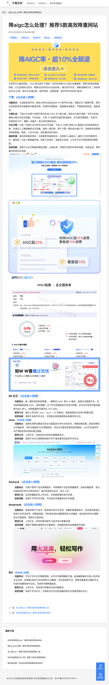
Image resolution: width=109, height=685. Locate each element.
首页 (4, 12)
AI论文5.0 (42, 3)
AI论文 (100, 668)
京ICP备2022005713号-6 (65, 678)
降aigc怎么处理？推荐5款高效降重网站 (24, 646)
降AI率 (100, 678)
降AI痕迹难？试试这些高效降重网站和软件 (25, 663)
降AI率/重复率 (56, 3)
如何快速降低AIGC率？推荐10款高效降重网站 (27, 657)
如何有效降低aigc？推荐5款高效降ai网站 (33, 613)
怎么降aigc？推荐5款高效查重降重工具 (32, 608)
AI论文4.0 (31, 3)
